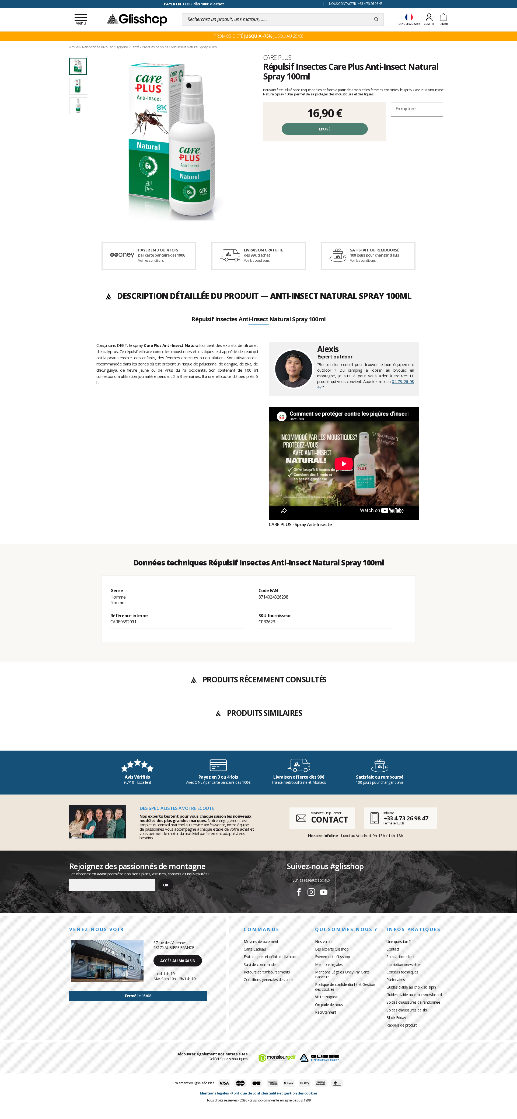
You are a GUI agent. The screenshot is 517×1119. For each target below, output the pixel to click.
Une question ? (398, 941)
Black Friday (396, 1017)
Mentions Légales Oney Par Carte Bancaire (342, 974)
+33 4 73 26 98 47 (405, 818)
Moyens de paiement (261, 941)
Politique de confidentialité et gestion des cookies (274, 1093)
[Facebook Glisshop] (299, 893)
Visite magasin (326, 996)
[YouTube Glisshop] (323, 893)
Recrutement (325, 1012)
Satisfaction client (400, 956)
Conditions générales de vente (268, 979)
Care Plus (277, 57)
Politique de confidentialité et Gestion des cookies (345, 987)
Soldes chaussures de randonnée (413, 1002)
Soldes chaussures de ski (406, 1010)
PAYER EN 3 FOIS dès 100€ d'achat (194, 3)
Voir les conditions (151, 260)
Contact (392, 949)
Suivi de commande (260, 964)
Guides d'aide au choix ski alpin (411, 987)
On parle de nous (329, 1004)
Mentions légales (329, 964)
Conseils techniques (402, 972)
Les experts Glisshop (331, 949)
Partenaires (395, 979)
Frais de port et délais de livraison (270, 956)
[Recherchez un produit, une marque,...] (376, 19)
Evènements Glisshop (332, 956)
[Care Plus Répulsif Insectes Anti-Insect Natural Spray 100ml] (172, 140)
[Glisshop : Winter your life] (137, 19)
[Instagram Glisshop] (311, 893)
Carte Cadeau (255, 949)
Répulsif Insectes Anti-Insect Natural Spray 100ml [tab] (258, 319)
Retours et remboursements (267, 972)
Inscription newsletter (403, 964)
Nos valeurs (324, 941)
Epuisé (324, 129)
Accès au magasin (177, 960)
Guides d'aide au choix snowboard (414, 994)
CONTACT (329, 819)
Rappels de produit (401, 1025)
